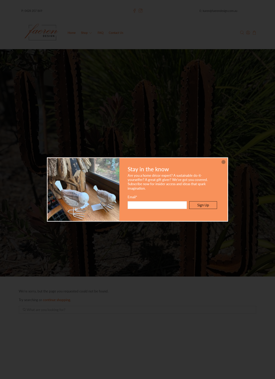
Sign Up (203, 205)
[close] (223, 162)
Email (132, 197)
